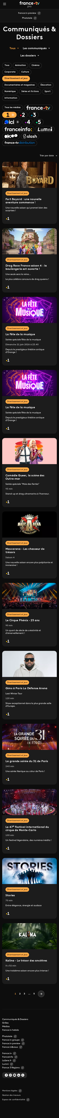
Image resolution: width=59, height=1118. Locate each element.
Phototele (27, 18)
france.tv (7, 1053)
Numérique (10, 91)
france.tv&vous (10, 1047)
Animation (20, 65)
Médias (6, 1026)
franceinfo (7, 1057)
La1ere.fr (6, 1061)
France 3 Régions (11, 1068)
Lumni (5, 1064)
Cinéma (35, 65)
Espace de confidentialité (13, 1100)
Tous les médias (13, 108)
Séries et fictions (30, 91)
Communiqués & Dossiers (15, 1019)
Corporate (10, 72)
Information (11, 98)
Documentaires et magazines (20, 85)
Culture (25, 72)
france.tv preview (27, 13)
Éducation (46, 85)
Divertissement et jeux (16, 78)
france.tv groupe (11, 1040)
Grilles (5, 1023)
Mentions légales (9, 1091)
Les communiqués (35, 48)
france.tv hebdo (10, 1030)
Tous (12, 48)
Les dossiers (28, 55)
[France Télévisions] (29, 4)
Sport (47, 91)
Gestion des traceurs (11, 1095)
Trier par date (47, 156)
